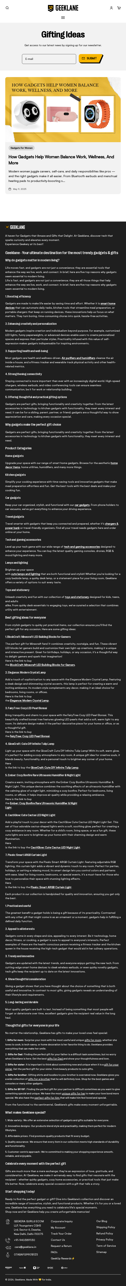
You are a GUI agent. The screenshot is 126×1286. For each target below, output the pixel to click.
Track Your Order (61, 1233)
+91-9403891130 (24, 1240)
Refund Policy (104, 1233)
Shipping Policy (105, 1227)
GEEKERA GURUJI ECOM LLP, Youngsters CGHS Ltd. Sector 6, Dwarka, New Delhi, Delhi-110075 (29, 1228)
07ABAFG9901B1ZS (26, 1254)
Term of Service (106, 1245)
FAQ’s (54, 1252)
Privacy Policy (104, 1239)
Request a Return (61, 1246)
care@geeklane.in (25, 1247)
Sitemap (101, 1252)
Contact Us (58, 1239)
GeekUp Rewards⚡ (63, 1258)
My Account (58, 1227)
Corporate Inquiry (62, 1221)
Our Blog (101, 1221)
